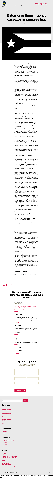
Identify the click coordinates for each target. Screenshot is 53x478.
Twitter (4, 433)
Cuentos (3, 407)
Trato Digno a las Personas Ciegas (41, 4)
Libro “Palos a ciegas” (43, 3)
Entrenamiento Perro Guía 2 (7, 413)
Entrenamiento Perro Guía (7, 412)
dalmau (20, 277)
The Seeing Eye (6, 444)
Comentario (16, 368)
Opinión (3, 420)
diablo (26, 277)
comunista (17, 277)
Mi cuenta (4, 460)
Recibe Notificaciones (6, 464)
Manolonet (5, 442)
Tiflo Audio (5, 446)
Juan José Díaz (20, 23)
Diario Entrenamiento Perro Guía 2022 (9, 457)
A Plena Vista (7, 472)
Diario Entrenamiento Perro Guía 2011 (9, 456)
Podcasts (4, 422)
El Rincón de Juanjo (26, 11)
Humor (3, 417)
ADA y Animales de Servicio (8, 440)
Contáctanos (37, 3)
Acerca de (4, 453)
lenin (29, 277)
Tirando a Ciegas (5, 424)
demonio (23, 277)
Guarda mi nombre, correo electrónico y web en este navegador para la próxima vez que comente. (26, 385)
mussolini (32, 277)
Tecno (3, 423)
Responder (16, 311)
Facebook (5, 431)
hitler (27, 277)
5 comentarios (34, 23)
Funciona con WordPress (14, 472)
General (3, 414)
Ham (3, 416)
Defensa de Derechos (6, 409)
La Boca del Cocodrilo (6, 419)
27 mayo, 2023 (27, 23)
